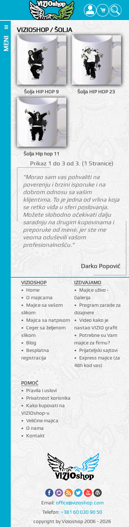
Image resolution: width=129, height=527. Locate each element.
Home (32, 290)
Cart (102, 10)
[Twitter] (78, 493)
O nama (35, 428)
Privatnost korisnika (48, 398)
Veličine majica (42, 420)
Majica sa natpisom (48, 320)
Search (115, 10)
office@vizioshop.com (80, 502)
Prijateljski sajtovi (98, 350)
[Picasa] (59, 493)
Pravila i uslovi (41, 390)
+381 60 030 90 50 (81, 512)
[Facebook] (49, 493)
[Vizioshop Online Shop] (51, 10)
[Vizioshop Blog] (98, 493)
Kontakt (35, 435)
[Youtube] (88, 493)
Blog (31, 342)
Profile (90, 10)
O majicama (39, 297)
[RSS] (68, 493)
